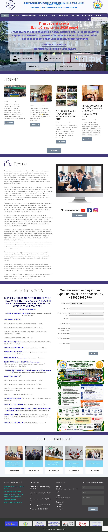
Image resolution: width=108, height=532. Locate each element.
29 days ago (88, 119)
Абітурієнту (43, 15)
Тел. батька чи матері (63, 338)
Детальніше (9, 122)
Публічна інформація (29, 15)
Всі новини (54, 150)
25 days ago (63, 122)
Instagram (60, 509)
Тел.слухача (66, 318)
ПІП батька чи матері (63, 333)
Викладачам (63, 15)
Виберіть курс (65, 303)
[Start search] (88, 19)
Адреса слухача (65, 323)
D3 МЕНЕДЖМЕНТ (10, 499)
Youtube (59, 504)
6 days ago (11, 101)
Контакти (98, 15)
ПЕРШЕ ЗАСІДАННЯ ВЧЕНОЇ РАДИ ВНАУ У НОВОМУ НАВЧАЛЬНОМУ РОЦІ (92, 111)
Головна (5, 15)
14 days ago (37, 105)
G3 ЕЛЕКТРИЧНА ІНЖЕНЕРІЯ (13, 502)
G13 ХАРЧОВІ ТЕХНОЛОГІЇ (12, 497)
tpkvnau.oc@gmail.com (63, 498)
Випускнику (75, 15)
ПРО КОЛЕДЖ (15, 15)
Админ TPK (21, 101)
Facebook (60, 506)
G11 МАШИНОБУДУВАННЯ (12, 491)
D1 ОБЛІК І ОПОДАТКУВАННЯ (13, 494)
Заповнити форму (54, 44)
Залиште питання (65, 343)
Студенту (53, 15)
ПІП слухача (66, 308)
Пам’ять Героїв (87, 15)
